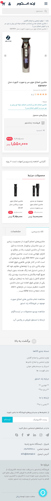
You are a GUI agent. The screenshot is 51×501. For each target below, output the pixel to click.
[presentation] (45, 55)
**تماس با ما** (43, 404)
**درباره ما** (44, 389)
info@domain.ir (28, 454)
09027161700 (29, 449)
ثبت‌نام (7, 419)
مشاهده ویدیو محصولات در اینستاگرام (28, 311)
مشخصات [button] (16, 231)
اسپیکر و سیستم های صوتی (38, 366)
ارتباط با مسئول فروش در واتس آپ (29, 320)
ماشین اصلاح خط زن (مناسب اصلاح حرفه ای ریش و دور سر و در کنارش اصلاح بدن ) (28, 106)
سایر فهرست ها (42, 370)
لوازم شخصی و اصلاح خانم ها (37, 362)
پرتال (18, 496)
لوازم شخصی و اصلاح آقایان (38, 358)
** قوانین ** (44, 385)
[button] (5, 4)
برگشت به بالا (23, 341)
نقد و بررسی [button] (37, 231)
